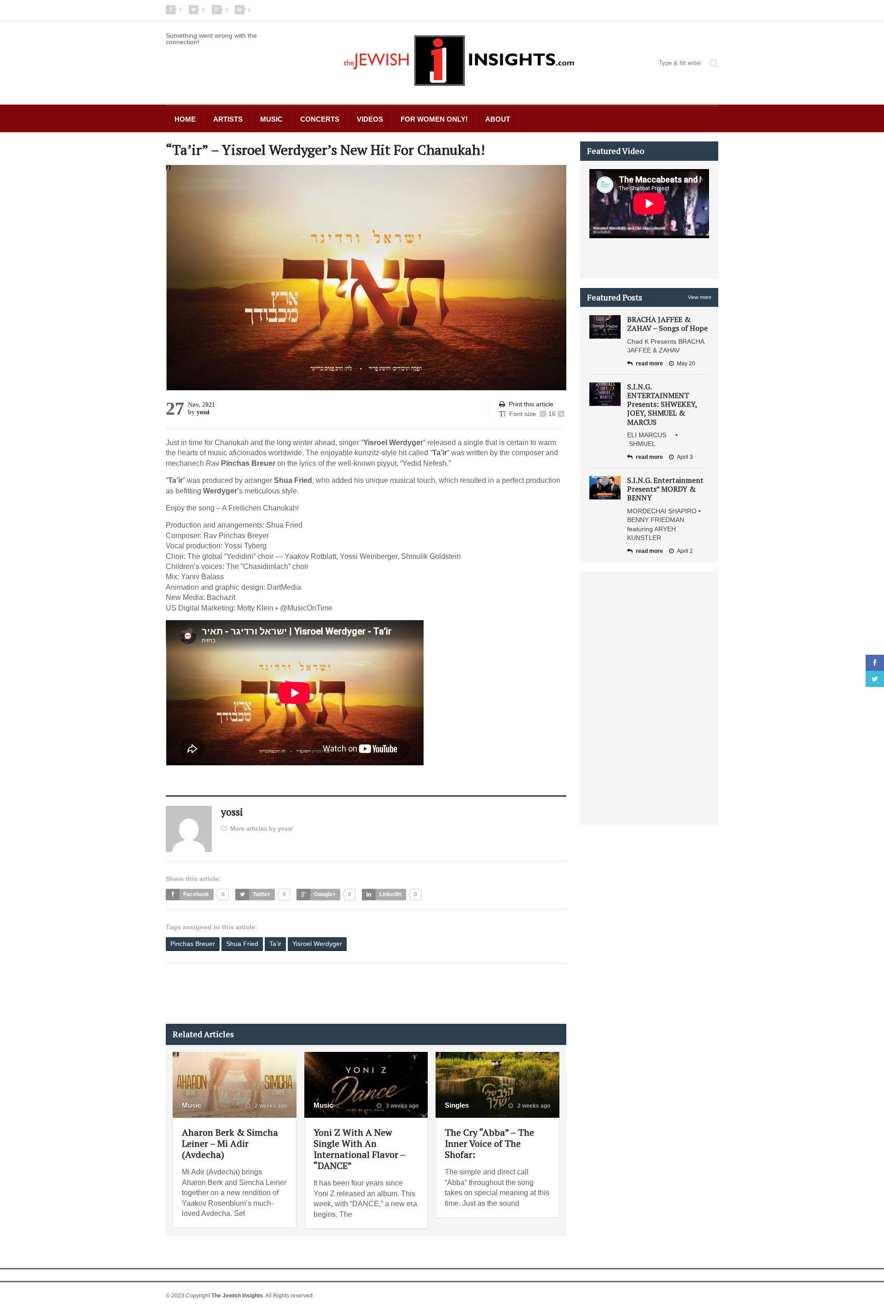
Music (271, 119)
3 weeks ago (401, 1106)
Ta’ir (275, 943)
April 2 (685, 551)
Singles (457, 1105)
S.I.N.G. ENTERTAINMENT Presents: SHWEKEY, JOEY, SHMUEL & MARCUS (662, 404)
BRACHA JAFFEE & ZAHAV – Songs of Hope (667, 323)
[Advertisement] (333, 994)
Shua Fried (242, 943)
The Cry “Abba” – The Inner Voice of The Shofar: (489, 1143)
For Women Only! (434, 119)
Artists (228, 119)
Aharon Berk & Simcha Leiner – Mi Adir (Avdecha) (230, 1143)
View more (699, 297)
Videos (370, 119)
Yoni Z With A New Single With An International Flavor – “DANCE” (359, 1149)
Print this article (531, 404)
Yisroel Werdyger (317, 943)
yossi (203, 412)
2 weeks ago (270, 1106)
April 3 (685, 457)
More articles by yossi (261, 828)
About (497, 119)
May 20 (686, 363)
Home (185, 119)
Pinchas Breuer (192, 943)
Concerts (319, 119)
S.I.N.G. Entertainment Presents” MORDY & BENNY (665, 489)
